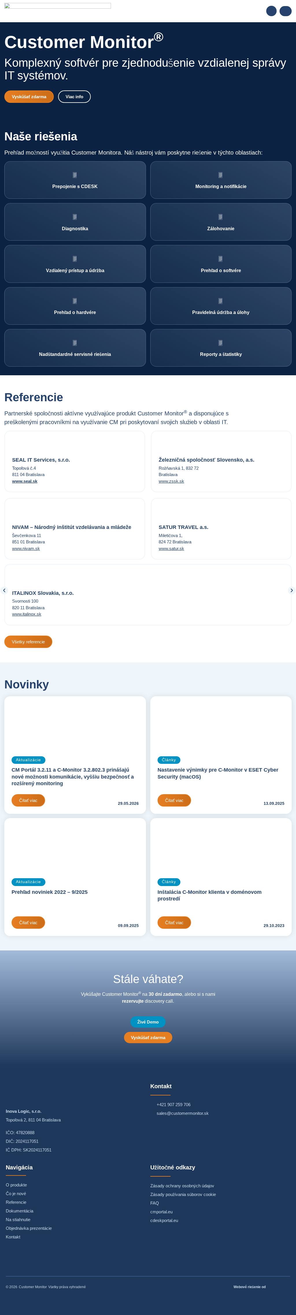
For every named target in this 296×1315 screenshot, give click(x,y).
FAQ (154, 1203)
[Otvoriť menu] (286, 11)
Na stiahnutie (18, 1219)
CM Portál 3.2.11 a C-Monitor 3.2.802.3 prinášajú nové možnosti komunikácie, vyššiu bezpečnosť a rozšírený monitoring (73, 776)
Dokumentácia (19, 1210)
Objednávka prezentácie (29, 1228)
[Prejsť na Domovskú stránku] (57, 11)
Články (169, 760)
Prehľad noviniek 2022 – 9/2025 (50, 892)
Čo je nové (16, 1193)
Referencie (16, 1202)
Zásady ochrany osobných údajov (182, 1185)
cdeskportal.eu (164, 1220)
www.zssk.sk (171, 481)
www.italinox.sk (26, 614)
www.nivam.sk (26, 548)
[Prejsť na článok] (75, 722)
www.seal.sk (24, 481)
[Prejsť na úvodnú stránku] (49, 1090)
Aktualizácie (28, 760)
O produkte (16, 1184)
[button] (271, 11)
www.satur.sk (171, 548)
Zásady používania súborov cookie (183, 1194)
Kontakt (13, 1236)
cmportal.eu (161, 1211)
